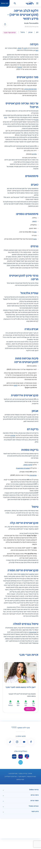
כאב (37, 50)
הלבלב (19, 48)
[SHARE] (5, 24)
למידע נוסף (29, 709)
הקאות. (34, 221)
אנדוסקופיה (33, 475)
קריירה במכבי (23, 773)
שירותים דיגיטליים (11, 776)
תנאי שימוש (20, 779)
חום (35, 232)
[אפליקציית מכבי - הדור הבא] (14, 756)
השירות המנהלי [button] (34, 806)
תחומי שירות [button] (35, 800)
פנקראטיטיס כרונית (30, 89)
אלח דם (34, 154)
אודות (30, 773)
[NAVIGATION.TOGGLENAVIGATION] (38, 3)
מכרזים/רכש (13, 773)
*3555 (14, 727)
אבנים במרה (32, 632)
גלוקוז (19, 67)
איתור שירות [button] (35, 795)
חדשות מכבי (22, 776)
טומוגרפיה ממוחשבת (23, 468)
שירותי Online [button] (34, 789)
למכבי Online (4, 3)
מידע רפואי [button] (35, 811)
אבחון (30, 32)
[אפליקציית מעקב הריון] (27, 756)
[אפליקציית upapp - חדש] (20, 756)
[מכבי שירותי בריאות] (29, 3)
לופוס (15, 385)
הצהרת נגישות (31, 776)
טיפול (23, 32)
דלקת (26, 48)
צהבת (35, 239)
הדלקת (32, 574)
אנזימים (12, 435)
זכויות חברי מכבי (10, 32)
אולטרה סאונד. (27, 465)
